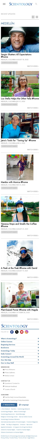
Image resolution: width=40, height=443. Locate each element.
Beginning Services (8, 345)
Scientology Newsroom (8, 414)
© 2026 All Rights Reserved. (19, 436)
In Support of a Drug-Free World (22, 427)
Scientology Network (23, 409)
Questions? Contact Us (12, 383)
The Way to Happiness (12, 424)
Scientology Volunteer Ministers (10, 419)
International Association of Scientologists (13, 422)
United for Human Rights (8, 429)
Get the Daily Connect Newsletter (15, 397)
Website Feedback (11, 386)
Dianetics (13, 409)
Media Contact (9, 376)
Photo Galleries (10, 372)
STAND (3, 424)
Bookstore (5, 348)
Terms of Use (22, 438)
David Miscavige (20, 414)
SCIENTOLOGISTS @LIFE (9, 63)
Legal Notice (30, 438)
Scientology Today (8, 351)
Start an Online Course (25, 416)
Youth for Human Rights (23, 429)
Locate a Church (10, 389)
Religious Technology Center (9, 416)
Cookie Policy (14, 438)
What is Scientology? (9, 338)
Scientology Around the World (12, 357)
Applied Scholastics (6, 427)
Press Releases (10, 369)
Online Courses (6, 342)
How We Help (6, 360)
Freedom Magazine (32, 422)
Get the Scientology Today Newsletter (17, 400)
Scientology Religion (7, 411)
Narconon (29, 424)
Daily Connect (6, 354)
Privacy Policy (5, 438)
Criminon (22, 424)
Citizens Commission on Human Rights (12, 432)
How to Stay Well (7, 363)
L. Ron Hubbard (5, 409)
